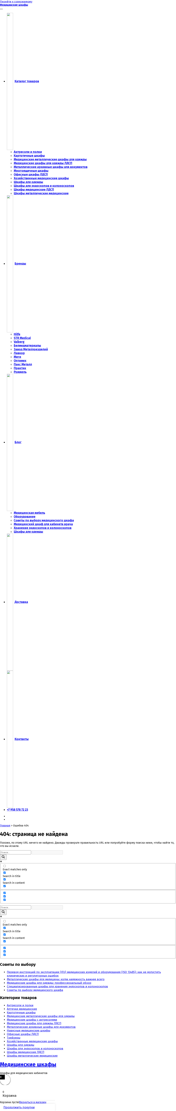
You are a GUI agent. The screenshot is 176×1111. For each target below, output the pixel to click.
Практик (20, 368)
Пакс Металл (23, 364)
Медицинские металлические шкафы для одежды (50, 159)
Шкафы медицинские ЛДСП (34, 189)
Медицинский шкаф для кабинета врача (43, 524)
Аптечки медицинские (22, 1009)
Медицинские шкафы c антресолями (32, 1020)
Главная (5, 825)
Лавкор (19, 353)
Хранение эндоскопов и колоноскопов (43, 528)
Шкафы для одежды (28, 182)
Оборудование (24, 516)
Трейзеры (13, 1038)
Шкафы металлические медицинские (41, 193)
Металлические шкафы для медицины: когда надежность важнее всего (55, 979)
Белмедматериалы (27, 345)
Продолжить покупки (19, 1107)
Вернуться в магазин (32, 1102)
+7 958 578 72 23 (17, 810)
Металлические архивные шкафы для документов (50, 167)
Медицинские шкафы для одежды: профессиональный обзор (49, 983)
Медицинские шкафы (14, 5)
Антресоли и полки (28, 152)
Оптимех (20, 361)
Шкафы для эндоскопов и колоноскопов (44, 186)
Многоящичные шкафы (31, 171)
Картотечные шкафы (29, 156)
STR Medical (22, 338)
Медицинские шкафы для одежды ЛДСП (43, 163)
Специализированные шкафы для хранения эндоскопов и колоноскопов (57, 986)
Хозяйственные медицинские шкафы (41, 178)
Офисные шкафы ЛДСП (31, 174)
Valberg (19, 342)
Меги (17, 357)
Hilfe (17, 334)
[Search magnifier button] (3, 857)
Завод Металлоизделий (31, 349)
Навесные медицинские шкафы (28, 1030)
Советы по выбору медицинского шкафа (44, 520)
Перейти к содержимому (16, 1)
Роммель (20, 372)
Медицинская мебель (29, 513)
